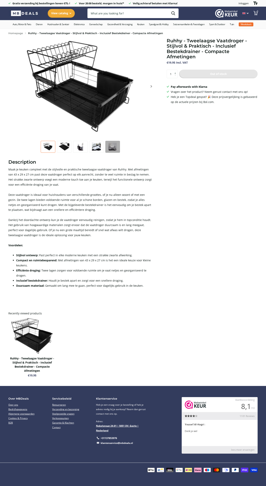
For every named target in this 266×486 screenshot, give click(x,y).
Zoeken (173, 13)
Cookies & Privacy (18, 418)
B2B (10, 422)
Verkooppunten (60, 418)
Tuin (232, 24)
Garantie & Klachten (63, 422)
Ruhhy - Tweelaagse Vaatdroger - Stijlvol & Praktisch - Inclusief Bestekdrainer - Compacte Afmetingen (32, 364)
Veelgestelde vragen (63, 413)
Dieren (39, 24)
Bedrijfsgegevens (17, 409)
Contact (56, 427)
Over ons (13, 404)
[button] (151, 86)
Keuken (140, 24)
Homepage (15, 33)
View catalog (60, 13)
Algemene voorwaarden (21, 413)
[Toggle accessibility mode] (255, 3)
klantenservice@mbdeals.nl (117, 443)
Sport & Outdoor (217, 24)
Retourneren (59, 404)
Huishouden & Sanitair (58, 24)
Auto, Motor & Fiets (22, 24)
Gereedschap (95, 24)
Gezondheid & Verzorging (119, 24)
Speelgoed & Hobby (158, 24)
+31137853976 (109, 438)
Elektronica (79, 24)
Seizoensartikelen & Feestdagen (188, 24)
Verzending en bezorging (65, 409)
